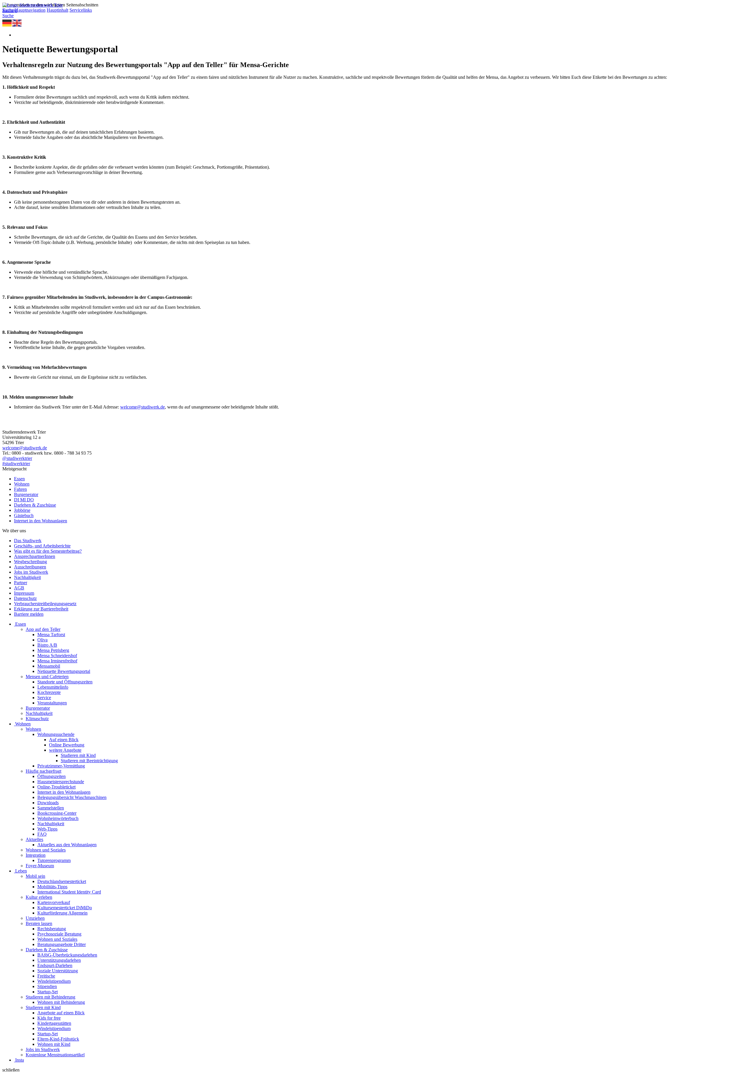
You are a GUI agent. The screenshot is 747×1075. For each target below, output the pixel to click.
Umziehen (35, 918)
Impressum (24, 593)
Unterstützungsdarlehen (59, 960)
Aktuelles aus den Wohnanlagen (67, 844)
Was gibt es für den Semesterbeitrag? (48, 551)
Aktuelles (34, 839)
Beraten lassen (39, 923)
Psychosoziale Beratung (59, 933)
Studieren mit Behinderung (50, 996)
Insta (19, 1059)
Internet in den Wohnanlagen (40, 520)
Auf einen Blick (63, 739)
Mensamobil (48, 666)
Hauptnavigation (30, 10)
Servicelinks (80, 10)
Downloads (48, 802)
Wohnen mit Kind (53, 1044)
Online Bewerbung (66, 744)
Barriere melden (28, 614)
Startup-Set (47, 991)
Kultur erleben (39, 897)
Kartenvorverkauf (53, 902)
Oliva (42, 639)
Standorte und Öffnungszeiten (64, 681)
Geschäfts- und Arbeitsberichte (42, 545)
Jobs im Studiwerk (31, 572)
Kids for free (49, 1017)
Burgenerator (26, 494)
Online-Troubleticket (56, 786)
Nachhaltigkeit (27, 577)
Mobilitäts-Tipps (52, 886)
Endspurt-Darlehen (54, 965)
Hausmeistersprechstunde (60, 781)
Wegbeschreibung (30, 561)
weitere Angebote (65, 750)
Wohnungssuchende (55, 734)
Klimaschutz (37, 718)
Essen (19, 478)
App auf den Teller (43, 629)
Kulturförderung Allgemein (62, 912)
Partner (20, 582)
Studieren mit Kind (78, 755)
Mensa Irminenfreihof (57, 660)
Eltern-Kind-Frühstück (58, 1038)
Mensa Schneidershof (57, 655)
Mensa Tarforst (51, 634)
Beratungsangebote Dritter (61, 944)
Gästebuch (24, 515)
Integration (36, 855)
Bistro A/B (47, 645)
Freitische (46, 975)
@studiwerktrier (17, 458)
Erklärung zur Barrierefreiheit (41, 608)
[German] (7, 22)
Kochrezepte (49, 692)
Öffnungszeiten (51, 776)
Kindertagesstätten (54, 1023)
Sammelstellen (50, 807)
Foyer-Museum (40, 865)
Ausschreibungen (30, 566)
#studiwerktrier (16, 463)
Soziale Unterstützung (57, 970)
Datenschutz (25, 598)
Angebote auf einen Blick (61, 1012)
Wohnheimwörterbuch (57, 818)
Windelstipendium (54, 981)
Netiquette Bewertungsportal (63, 671)
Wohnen (21, 483)
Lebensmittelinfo (52, 687)
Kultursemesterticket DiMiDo (64, 907)
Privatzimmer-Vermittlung (61, 765)
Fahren (20, 489)
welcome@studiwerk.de (142, 406)
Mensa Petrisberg (53, 650)
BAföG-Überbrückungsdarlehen (67, 954)
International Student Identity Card (69, 891)
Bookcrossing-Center (56, 813)
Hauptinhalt (57, 10)
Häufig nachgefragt (43, 771)
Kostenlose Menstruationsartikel (55, 1054)
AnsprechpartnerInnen (34, 556)
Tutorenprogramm (54, 860)
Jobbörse (22, 510)
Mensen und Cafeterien (47, 676)
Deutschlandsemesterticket (61, 881)
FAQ (42, 834)
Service (44, 697)
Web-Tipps (47, 828)
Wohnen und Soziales (46, 849)
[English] (17, 22)
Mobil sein (35, 876)
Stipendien (47, 986)
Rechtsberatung (51, 928)
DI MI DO (24, 499)
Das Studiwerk (27, 540)
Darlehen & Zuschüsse (35, 504)
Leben (21, 870)
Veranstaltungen (52, 702)
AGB (19, 587)
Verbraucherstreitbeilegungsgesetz (45, 603)
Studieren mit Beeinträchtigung (89, 760)
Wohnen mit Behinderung (61, 1002)
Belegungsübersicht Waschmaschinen (72, 797)
